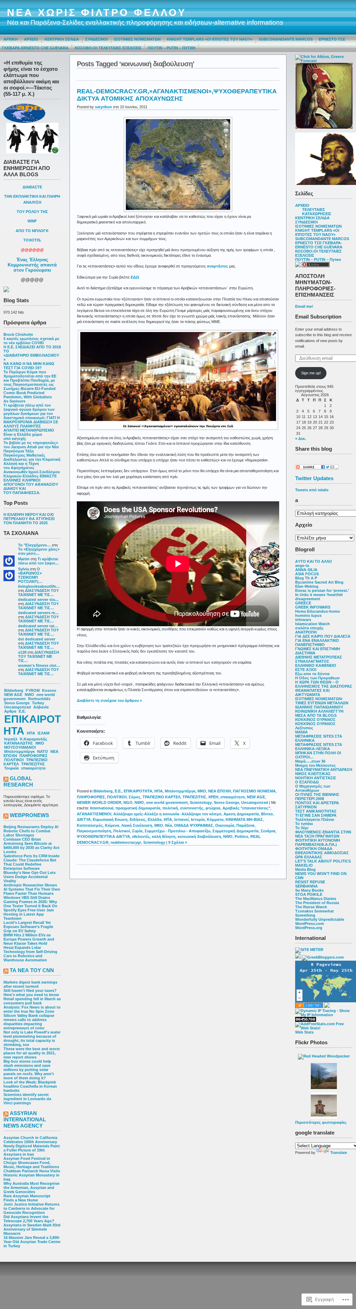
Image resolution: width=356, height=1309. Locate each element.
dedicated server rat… (38, 626)
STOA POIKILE (308, 894)
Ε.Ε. (22, 711)
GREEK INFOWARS (312, 607)
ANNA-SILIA (306, 570)
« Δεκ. (300, 438)
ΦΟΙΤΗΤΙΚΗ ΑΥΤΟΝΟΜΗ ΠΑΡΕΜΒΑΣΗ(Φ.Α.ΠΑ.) (317, 842)
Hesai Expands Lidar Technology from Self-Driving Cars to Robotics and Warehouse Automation (30, 953)
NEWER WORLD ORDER (99, 802)
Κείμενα (112, 825)
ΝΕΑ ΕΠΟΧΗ (219, 791)
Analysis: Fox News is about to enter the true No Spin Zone (31, 1009)
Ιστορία (198, 819)
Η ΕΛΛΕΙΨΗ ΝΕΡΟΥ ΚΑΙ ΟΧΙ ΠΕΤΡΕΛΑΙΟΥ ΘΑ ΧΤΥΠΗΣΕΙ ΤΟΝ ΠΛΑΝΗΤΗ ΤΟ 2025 (29, 518)
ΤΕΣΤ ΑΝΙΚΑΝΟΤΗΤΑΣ (316, 811)
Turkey (38, 703)
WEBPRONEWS (29, 815)
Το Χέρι (301, 828)
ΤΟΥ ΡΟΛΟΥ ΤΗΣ (32, 212)
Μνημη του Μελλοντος (315, 765)
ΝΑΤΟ (42, 751)
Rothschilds (39, 699)
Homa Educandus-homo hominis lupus (317, 613)
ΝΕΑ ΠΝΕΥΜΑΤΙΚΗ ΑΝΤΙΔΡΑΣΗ (323, 769)
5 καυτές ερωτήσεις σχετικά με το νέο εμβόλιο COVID (31, 341)
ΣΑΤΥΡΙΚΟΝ (306, 807)
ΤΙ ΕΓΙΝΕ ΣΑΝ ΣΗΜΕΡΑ (316, 815)
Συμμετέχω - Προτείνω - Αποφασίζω (177, 831)
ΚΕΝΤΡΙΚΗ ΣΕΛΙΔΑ (61, 39)
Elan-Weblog (306, 586)
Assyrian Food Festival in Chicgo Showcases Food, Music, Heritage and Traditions (31, 1162)
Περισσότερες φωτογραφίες (321, 1122)
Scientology (201, 802)
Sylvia (23, 569)
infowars (303, 620)
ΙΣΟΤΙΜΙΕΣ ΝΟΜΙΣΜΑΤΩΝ (137, 39)
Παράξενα (245, 825)
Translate (338, 1152)
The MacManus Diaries (315, 898)
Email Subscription (318, 317)
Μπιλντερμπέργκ (19, 751)
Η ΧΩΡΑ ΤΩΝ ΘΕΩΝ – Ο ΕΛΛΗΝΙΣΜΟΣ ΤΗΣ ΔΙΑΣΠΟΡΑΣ (323, 684)
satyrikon (103, 107)
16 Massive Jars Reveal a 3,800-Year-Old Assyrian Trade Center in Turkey (31, 1241)
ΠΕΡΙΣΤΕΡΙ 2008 (309, 799)
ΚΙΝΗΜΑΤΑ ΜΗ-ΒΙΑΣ (244, 819)
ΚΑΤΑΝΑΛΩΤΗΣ (18, 743)
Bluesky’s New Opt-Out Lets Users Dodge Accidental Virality (29, 876)
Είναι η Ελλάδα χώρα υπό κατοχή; (22, 436)
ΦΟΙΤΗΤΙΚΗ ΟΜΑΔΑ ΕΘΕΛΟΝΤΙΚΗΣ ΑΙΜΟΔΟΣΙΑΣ (322, 851)
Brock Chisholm (18, 334)
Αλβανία (41, 707)
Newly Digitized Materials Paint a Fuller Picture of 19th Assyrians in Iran (31, 1150)
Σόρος (134, 797)
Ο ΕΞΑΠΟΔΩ (307, 782)
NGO (127, 802)
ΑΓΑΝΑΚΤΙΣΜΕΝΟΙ (94, 814)
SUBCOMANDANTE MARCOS (286, 39)
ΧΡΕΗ (213, 797)
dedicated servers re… (38, 613)
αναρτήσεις (217, 266)
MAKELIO (304, 865)
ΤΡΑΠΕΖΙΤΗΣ (33, 764)
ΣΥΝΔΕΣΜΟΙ (96, 39)
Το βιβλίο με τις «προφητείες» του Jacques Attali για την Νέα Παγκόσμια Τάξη (31, 447)
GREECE (303, 603)
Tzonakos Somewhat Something (314, 913)
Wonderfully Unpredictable (319, 919)
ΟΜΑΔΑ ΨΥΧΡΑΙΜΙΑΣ (193, 825)
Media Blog (305, 869)
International (101, 808)
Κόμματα (215, 819)
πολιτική (170, 808)
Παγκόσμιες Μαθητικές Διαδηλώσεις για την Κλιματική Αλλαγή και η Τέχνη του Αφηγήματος (31, 461)
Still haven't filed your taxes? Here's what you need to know (31, 992)
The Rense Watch (311, 907)
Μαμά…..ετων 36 (310, 761)
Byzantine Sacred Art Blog (319, 582)
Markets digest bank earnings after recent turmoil (30, 984)
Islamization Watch (312, 624)
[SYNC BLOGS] (298, 957)
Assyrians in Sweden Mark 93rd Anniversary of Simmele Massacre (31, 1229)
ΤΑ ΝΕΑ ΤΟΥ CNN (32, 970)
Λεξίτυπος (304, 728)
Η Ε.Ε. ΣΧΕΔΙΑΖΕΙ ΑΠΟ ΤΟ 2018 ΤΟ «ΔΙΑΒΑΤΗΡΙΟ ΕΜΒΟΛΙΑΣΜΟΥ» (32, 353)
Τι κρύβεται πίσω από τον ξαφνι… (38, 561)
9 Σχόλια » (177, 842)
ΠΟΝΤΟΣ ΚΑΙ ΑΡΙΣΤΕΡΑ (317, 803)
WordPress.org (308, 928)
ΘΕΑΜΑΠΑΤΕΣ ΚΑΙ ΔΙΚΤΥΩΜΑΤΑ (312, 692)
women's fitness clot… (39, 665)
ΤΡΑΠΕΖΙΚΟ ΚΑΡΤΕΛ (161, 797)
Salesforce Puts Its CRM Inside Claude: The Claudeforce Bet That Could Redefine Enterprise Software (31, 862)
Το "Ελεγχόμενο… (34, 545)
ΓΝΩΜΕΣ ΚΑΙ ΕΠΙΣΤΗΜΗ (317, 649)
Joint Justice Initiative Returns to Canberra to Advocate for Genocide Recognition (31, 1208)
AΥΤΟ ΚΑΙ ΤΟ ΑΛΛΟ (313, 561)
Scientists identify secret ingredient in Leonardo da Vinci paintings (27, 1099)
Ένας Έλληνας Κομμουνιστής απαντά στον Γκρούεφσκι (32, 265)
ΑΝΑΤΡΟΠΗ (306, 632)
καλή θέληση (164, 836)
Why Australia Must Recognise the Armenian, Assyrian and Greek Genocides (31, 1187)
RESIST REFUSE (310, 882)
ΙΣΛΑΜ (43, 733)
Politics (241, 836)
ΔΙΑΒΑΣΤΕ (32, 187)
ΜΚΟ (39, 743)
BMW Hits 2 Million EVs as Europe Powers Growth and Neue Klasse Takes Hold (28, 939)
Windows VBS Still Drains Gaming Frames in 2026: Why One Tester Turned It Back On (30, 901)
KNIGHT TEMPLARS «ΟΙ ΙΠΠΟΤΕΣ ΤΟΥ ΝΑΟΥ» (209, 39)
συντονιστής (191, 808)
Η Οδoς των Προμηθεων (317, 678)
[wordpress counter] (305, 1020)
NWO (29, 694)
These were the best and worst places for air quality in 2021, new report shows (31, 1053)
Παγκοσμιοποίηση (94, 831)
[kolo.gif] (324, 127)
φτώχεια (212, 808)
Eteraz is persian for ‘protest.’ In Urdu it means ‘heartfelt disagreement (322, 594)
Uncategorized (17, 707)
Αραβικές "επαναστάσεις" (246, 808)
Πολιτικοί (121, 831)
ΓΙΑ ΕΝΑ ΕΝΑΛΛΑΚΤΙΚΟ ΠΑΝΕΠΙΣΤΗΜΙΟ (317, 642)
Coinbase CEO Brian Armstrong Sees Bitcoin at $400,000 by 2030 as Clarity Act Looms (31, 845)
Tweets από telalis (312, 490)
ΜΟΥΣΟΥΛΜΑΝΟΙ (20, 747)
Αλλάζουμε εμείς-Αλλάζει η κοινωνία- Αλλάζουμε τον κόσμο (167, 814)
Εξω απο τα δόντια (312, 674)
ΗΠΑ (31, 733)
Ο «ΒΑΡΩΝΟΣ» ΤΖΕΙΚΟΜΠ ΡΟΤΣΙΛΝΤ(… (30, 575)
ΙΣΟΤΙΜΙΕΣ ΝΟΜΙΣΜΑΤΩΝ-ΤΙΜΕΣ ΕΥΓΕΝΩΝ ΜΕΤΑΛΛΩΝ (321, 701)
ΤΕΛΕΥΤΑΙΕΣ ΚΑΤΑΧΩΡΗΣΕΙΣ (316, 211)
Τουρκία (11, 768)
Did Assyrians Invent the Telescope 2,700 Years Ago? (28, 1219)
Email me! (304, 306)
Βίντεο (267, 814)
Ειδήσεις (138, 819)
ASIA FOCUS (307, 574)
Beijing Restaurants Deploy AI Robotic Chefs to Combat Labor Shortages (30, 831)
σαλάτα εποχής (309, 628)
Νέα (168, 825)
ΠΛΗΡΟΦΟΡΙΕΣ (33, 756)
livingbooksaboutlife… (39, 586)
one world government (167, 802)
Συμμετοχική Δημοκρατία (235, 831)
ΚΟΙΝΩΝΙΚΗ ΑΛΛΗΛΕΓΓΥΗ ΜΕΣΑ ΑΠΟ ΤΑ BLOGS (319, 713)
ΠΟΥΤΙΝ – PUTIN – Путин (171, 48)
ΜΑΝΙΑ (301, 732)
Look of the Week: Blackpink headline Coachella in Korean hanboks (30, 1086)
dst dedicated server (36, 639)
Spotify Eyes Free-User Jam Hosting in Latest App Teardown (28, 914)
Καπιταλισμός (90, 825)
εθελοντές (141, 836)
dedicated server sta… (38, 599)
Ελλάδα (155, 819)
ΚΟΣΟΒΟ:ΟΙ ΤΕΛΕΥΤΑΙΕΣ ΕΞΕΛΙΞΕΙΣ (108, 48)
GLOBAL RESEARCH (18, 781)
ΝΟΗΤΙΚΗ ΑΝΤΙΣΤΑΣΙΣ (315, 778)
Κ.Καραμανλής (33, 739)
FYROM (33, 690)
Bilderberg (13, 690)
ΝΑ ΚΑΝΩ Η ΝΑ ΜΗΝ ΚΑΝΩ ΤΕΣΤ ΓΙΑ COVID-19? (28, 366)
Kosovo (49, 690)
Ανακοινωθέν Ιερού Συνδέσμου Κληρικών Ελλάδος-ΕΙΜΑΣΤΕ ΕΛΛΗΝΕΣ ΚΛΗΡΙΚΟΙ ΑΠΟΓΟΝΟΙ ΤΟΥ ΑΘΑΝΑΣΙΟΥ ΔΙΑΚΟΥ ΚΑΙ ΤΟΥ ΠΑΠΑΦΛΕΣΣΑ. (31, 482)
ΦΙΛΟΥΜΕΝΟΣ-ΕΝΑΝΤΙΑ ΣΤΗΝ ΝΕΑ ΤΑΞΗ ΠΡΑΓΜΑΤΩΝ (323, 834)
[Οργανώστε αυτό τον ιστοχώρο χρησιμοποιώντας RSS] (5, 780)
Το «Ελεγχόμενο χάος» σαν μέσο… (38, 551)
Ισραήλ (10, 739)
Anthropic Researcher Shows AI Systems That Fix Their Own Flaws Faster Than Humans (31, 889)
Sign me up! (311, 373)
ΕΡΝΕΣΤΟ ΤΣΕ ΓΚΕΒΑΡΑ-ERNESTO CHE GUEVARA (318, 245)
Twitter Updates (314, 478)
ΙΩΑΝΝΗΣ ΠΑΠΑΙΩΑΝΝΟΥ (319, 707)
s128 (22, 652)
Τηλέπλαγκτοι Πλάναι (314, 819)
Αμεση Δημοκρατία (241, 814)
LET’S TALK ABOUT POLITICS (323, 861)
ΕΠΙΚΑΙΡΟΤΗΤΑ (32, 725)
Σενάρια (268, 831)
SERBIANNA (306, 886)
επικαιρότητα (33, 768)
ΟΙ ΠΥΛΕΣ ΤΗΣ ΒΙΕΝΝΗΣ (317, 794)
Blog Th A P (306, 578)
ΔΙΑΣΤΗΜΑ (305, 653)
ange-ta (302, 565)
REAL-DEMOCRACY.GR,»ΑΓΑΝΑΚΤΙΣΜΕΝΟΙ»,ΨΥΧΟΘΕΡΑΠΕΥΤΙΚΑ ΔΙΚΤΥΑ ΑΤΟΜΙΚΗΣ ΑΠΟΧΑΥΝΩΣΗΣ (177, 95)
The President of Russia (317, 903)
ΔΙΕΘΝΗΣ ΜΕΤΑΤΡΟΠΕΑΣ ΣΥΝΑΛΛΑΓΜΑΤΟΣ (318, 659)
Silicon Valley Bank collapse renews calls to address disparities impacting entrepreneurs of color (28, 1021)
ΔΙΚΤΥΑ (84, 819)
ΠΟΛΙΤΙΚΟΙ (14, 760)
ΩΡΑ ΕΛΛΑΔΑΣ (308, 857)
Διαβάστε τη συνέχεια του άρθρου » (109, 700)
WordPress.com (309, 923)
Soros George (17, 703)
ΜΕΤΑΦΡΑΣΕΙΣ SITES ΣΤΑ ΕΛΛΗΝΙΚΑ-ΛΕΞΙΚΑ (318, 746)
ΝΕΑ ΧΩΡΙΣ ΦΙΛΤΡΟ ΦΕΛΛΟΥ (96, 12)
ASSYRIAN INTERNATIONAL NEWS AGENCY (24, 1119)
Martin (24, 559)
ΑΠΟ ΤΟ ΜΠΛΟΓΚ (32, 231)
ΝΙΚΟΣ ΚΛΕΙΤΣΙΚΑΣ (313, 774)
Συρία (137, 831)
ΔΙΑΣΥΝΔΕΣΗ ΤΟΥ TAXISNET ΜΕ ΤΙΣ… (38, 592)
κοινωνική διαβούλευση (199, 836)
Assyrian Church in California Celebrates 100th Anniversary (30, 1140)
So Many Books (309, 890)
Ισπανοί (181, 819)
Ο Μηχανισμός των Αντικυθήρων (312, 788)
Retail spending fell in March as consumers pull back (32, 1001)
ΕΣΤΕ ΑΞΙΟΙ (305, 670)
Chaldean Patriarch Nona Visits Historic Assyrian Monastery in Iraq (31, 1175)
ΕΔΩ (135, 277)
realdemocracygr (126, 842)
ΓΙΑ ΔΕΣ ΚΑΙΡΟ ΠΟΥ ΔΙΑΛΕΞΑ (322, 636)
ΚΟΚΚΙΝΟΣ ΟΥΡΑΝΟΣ (315, 719)
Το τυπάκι (304, 824)
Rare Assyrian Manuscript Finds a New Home (26, 1198)
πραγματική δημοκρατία (137, 808)
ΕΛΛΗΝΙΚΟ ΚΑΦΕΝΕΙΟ (315, 665)
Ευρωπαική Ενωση (110, 819)
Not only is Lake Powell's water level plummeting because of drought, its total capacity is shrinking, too (31, 1038)
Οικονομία (224, 825)
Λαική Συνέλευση (136, 825)
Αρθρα (10, 711)
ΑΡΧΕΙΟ (31, 39)
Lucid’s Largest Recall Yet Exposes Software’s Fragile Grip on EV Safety (28, 926)
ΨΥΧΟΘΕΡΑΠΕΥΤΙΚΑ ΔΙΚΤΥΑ (103, 836)
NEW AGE (13, 694)
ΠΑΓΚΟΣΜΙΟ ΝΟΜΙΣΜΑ (254, 791)
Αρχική (10, 39)
